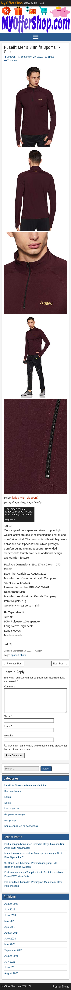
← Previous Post (13, 663)
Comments (13, 60)
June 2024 (10, 938)
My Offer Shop (12, 3)
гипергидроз (11, 820)
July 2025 (9, 909)
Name (8, 716)
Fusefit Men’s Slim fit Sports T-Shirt (32, 50)
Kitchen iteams (12, 791)
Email (8, 726)
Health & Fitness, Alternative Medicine (25, 785)
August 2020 (11, 973)
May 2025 (9, 921)
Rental (7, 796)
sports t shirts (18, 655)
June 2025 (10, 915)
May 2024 (9, 944)
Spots (51, 56)
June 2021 (10, 967)
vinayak (11, 56)
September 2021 (13, 950)
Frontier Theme (61, 986)
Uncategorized (12, 808)
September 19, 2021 (31, 56)
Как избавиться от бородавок (21, 826)
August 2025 (11, 903)
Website (8, 735)
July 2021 (9, 961)
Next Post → (60, 663)
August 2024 (11, 932)
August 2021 (11, 955)
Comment (10, 686)
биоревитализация (14, 814)
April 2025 (9, 927)
